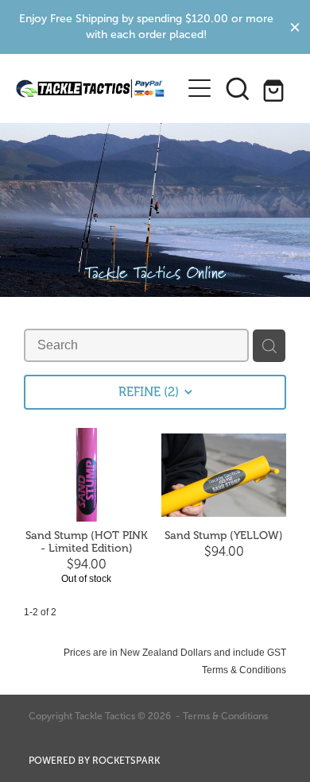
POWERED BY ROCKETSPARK (94, 760)
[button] (238, 88)
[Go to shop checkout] (276, 88)
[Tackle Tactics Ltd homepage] (90, 88)
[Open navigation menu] (199, 88)
